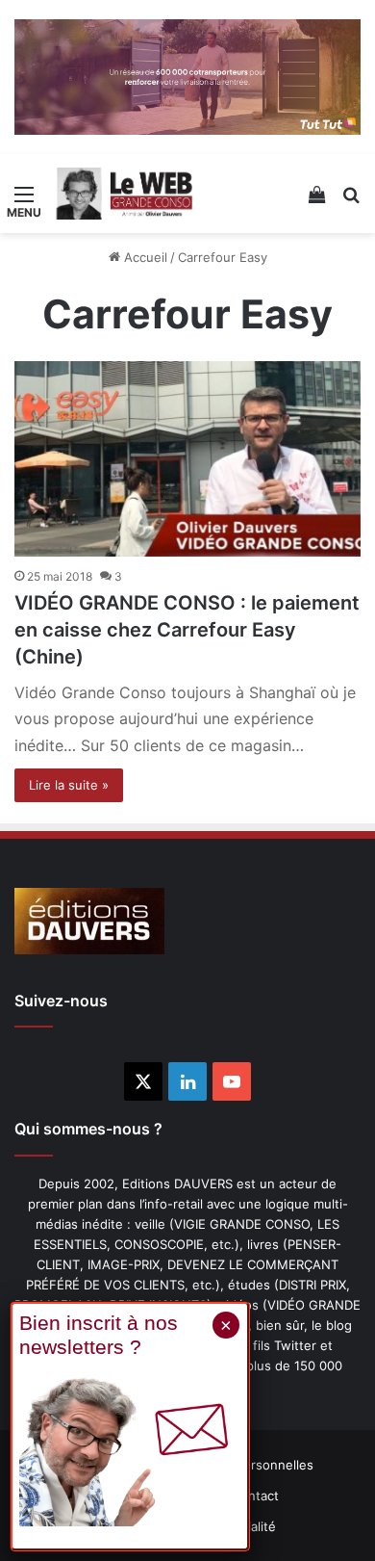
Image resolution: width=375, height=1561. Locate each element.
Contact (255, 1495)
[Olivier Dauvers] (125, 194)
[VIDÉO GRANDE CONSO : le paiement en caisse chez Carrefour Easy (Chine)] (187, 459)
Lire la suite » (69, 785)
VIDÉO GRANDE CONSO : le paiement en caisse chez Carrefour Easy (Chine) (187, 629)
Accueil (143, 257)
